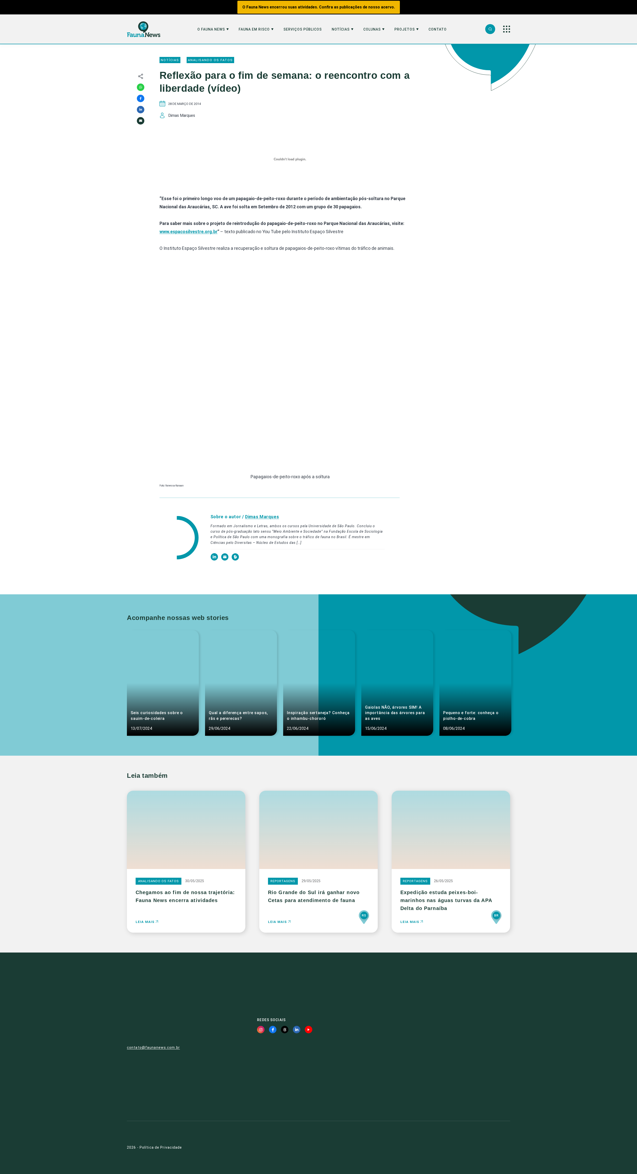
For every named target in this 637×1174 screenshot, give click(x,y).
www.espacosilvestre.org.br (188, 231)
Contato (437, 29)
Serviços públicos (302, 29)
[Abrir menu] (506, 29)
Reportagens (282, 881)
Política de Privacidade (161, 1147)
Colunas (372, 29)
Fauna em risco (254, 29)
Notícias (341, 29)
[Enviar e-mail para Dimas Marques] (225, 559)
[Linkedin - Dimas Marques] (215, 559)
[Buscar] (490, 29)
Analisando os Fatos (210, 60)
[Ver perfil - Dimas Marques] (178, 538)
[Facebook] (140, 98)
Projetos (404, 29)
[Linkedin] (140, 109)
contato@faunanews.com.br (153, 1047)
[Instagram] (261, 1029)
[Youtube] (308, 1029)
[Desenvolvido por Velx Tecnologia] (481, 1148)
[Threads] (284, 1029)
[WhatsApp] (140, 87)
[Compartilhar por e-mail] (140, 121)
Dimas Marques (262, 516)
